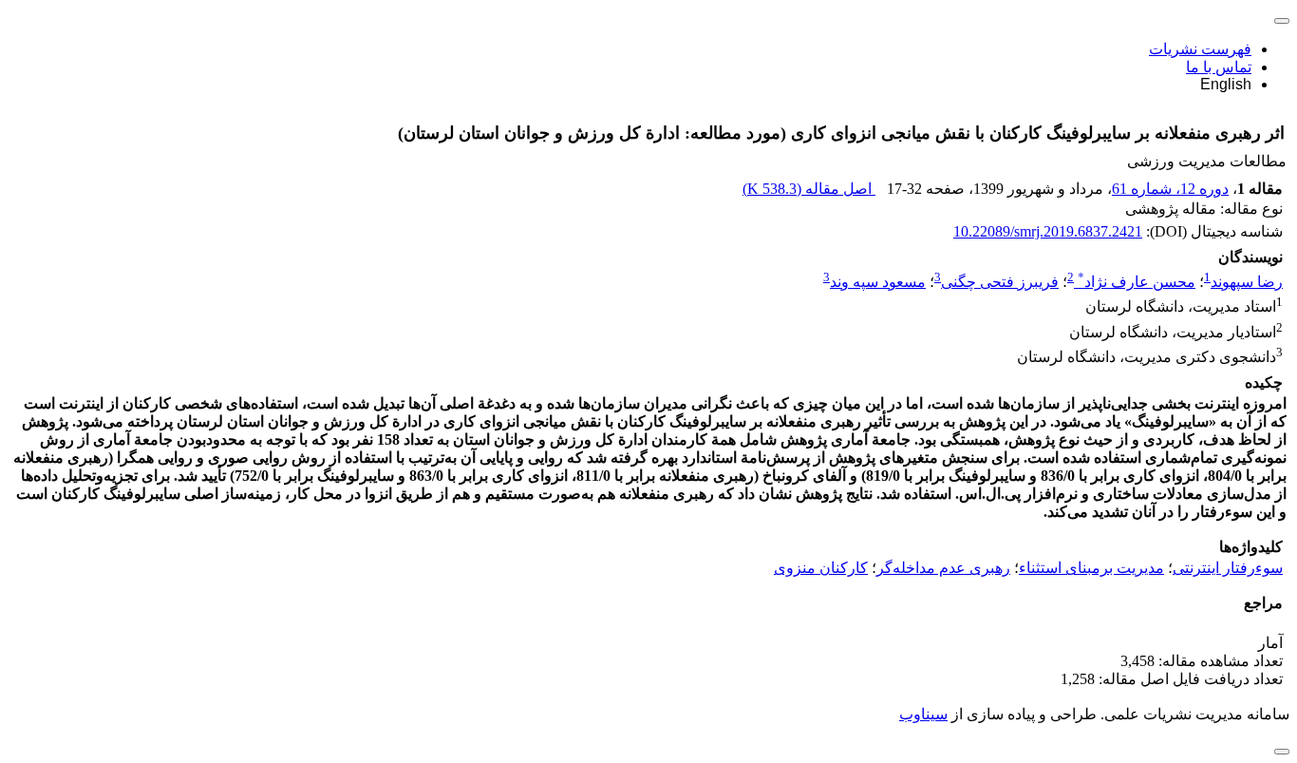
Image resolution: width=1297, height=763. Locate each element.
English (1225, 84)
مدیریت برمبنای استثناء (1091, 568)
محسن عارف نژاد (1136, 282)
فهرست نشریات (1200, 49)
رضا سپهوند (1247, 282)
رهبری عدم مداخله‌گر (943, 568)
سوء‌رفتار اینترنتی (1228, 568)
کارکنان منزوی (821, 568)
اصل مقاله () (808, 189)
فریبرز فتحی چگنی (1000, 282)
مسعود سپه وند (878, 282)
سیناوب (923, 714)
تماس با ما (1218, 67)
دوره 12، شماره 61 (1170, 189)
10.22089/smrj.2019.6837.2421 (1047, 231)
